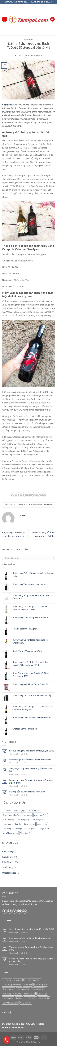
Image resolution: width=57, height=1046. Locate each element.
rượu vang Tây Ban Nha (12, 824)
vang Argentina (31, 828)
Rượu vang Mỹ (8, 819)
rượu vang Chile (40, 815)
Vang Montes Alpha (10, 833)
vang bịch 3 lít (44, 828)
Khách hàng (7, 851)
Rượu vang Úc (29, 824)
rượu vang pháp (23, 819)
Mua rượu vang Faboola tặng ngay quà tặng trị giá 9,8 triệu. (31, 781)
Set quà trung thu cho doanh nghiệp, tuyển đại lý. (31, 750)
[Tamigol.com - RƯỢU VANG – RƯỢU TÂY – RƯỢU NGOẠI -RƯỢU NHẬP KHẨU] (28, 19)
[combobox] (28, 558)
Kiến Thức (28, 40)
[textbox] (28, 558)
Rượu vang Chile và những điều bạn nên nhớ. (30, 759)
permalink (48, 505)
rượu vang (28, 815)
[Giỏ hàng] (52, 19)
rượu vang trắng (38, 819)
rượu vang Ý (42, 824)
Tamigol (19, 828)
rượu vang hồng (34, 810)
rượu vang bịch (19, 810)
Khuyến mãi (7, 856)
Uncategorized (9, 872)
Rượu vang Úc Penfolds (12, 815)
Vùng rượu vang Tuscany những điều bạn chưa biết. (31, 769)
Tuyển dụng (7, 867)
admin (39, 55)
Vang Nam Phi (25, 833)
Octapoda (7, 104)
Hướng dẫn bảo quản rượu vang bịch (27, 791)
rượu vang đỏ (8, 828)
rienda (8, 810)
